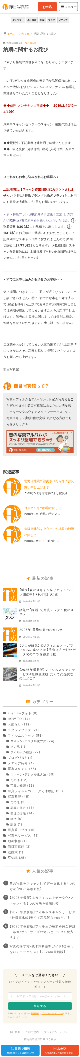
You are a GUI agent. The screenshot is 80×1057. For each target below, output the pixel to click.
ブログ (51, 20)
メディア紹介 (18, 763)
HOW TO (15, 719)
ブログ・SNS (17, 757)
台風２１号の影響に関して (43, 508)
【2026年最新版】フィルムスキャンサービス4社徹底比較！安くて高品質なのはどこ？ (47, 674)
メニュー (70, 7)
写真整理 (14, 796)
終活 (13, 819)
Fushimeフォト (20, 713)
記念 (13, 824)
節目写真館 (16, 846)
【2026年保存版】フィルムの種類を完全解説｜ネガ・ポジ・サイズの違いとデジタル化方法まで (43, 931)
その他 (15, 746)
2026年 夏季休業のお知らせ (41, 629)
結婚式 (13, 852)
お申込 (47, 7)
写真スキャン (18, 769)
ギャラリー (18, 20)
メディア (63, 20)
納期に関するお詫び (25, 49)
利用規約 (35, 1013)
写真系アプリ (18, 830)
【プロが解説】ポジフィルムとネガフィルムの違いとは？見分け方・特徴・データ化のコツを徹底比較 (47, 649)
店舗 (42, 20)
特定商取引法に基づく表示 (40, 1039)
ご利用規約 (32, 1032)
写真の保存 (18, 807)
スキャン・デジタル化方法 (28, 741)
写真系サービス (19, 835)
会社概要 (31, 20)
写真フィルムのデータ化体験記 (31, 791)
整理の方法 (18, 813)
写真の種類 (18, 785)
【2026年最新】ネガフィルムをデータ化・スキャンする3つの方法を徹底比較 (42, 900)
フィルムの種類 (21, 752)
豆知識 (13, 857)
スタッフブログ (19, 730)
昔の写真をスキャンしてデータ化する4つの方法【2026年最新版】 (43, 886)
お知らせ (31, 43)
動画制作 (14, 841)
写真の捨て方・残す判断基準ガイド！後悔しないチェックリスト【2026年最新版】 (41, 949)
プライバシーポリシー (52, 1013)
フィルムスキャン (21, 735)
